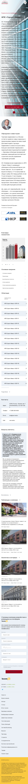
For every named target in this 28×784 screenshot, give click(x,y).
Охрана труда (4, 753)
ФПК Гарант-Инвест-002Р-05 (11, 358)
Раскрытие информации (14, 102)
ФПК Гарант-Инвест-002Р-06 (11, 363)
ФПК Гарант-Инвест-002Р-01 (11, 338)
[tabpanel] (13, 250)
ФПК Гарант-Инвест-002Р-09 (11, 378)
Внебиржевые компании (7, 714)
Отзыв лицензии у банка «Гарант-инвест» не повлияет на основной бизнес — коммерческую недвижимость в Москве (13, 523)
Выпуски (3, 730)
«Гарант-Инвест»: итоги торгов (16, 552)
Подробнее (4, 392)
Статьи (3, 704)
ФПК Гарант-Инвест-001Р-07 (11, 333)
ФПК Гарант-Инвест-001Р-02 (11, 313)
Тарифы (3, 750)
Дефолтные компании (6, 717)
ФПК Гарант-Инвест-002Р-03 (11, 348)
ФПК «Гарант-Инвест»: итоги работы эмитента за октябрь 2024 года (11, 605)
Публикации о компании (9, 500)
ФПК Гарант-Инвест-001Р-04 (11, 303)
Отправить (13, 671)
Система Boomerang (6, 727)
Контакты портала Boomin (7, 743)
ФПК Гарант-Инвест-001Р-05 (11, 323)
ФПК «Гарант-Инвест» (5, 526)
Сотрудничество (5, 740)
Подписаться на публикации (9, 13)
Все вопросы (5, 495)
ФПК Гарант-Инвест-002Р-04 (11, 353)
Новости (3, 695)
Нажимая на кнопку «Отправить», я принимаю (13, 666)
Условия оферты (7, 667)
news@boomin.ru (5, 628)
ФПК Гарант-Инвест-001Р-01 (11, 318)
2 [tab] (7, 264)
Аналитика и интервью (9, 557)
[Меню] (25, 2)
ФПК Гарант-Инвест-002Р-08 (11, 373)
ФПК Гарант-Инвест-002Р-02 (11, 343)
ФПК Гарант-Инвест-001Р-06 (11, 328)
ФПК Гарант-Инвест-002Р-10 (11, 383)
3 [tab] (9, 264)
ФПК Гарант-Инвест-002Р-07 (11, 368)
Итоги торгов (4, 708)
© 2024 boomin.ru (5, 760)
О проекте (4, 737)
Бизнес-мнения (5, 698)
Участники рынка (5, 721)
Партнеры (4, 734)
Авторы (3, 701)
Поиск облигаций (5, 724)
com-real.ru (12, 420)
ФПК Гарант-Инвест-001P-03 (11, 308)
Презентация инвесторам (12, 107)
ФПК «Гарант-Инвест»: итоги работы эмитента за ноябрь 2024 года (11, 549)
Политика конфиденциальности (9, 747)
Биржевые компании (6, 711)
